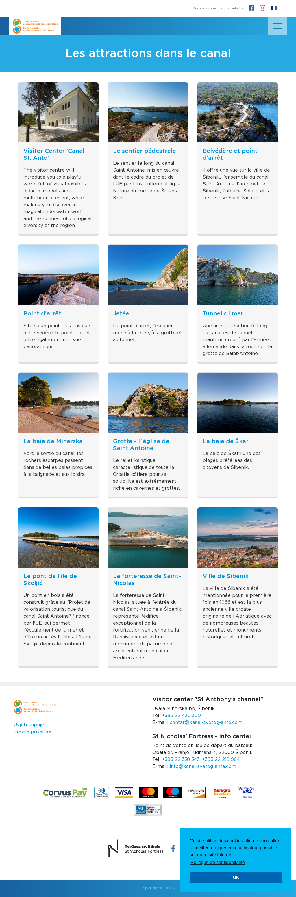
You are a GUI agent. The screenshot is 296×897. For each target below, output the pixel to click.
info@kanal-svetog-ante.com (203, 766)
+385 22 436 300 (181, 715)
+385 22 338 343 (181, 759)
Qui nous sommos (207, 8)
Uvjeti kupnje (29, 725)
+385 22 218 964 (221, 759)
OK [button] (236, 877)
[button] (274, 8)
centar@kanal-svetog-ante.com (206, 722)
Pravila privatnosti (35, 731)
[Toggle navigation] (277, 26)
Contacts (235, 8)
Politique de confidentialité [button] (217, 862)
